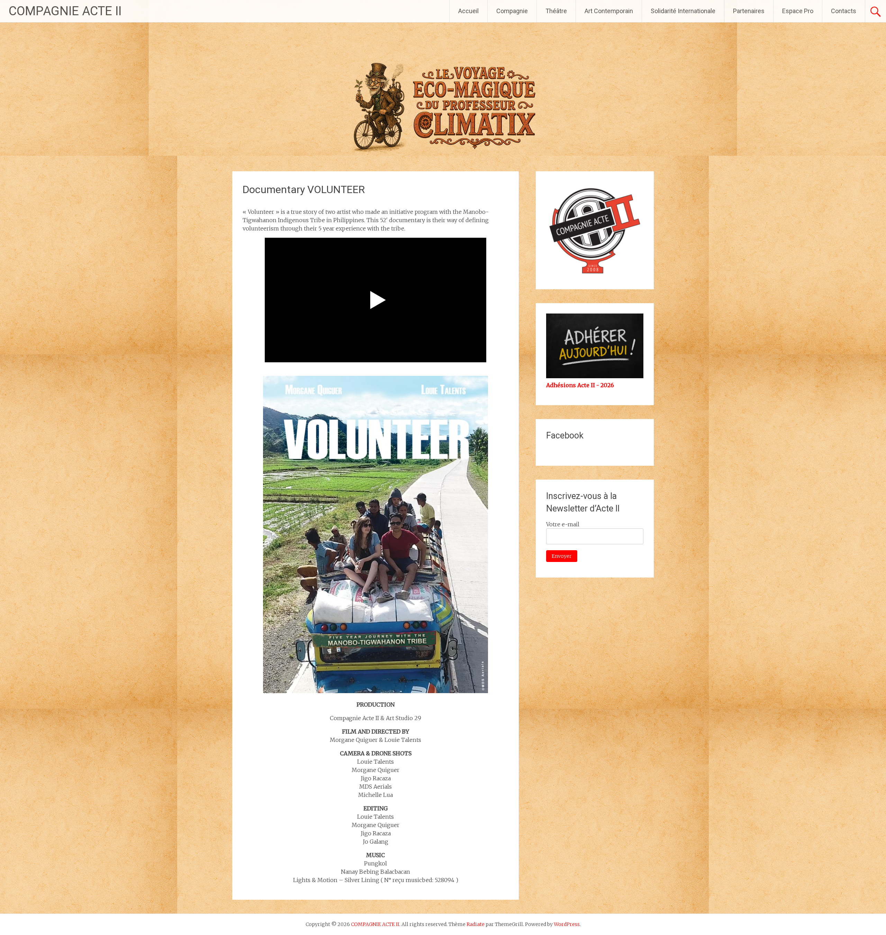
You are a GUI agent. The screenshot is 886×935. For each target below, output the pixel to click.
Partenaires (749, 11)
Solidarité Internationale (683, 11)
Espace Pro (797, 11)
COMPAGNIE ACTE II (65, 11)
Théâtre (556, 11)
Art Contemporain (609, 11)
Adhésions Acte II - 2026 (580, 385)
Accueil (468, 11)
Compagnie (512, 11)
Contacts (843, 11)
